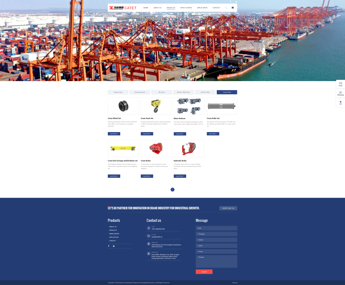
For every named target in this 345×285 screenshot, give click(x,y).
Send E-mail (227, 208)
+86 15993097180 (158, 229)
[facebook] (231, 2)
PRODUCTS (171, 8)
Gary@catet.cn (157, 237)
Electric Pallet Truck (183, 92)
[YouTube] (236, 2)
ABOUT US (157, 8)
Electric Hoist (205, 92)
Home (145, 8)
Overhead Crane (139, 92)
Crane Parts (227, 92)
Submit (204, 272)
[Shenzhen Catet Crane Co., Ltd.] (122, 8)
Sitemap (234, 282)
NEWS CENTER (186, 8)
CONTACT (216, 8)
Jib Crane (161, 92)
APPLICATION (202, 8)
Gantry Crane (118, 92)
